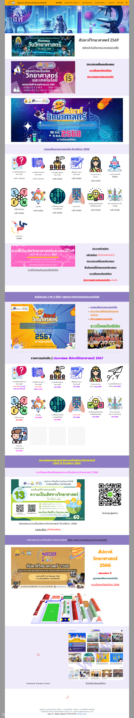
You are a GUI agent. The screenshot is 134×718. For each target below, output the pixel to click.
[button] (126, 2)
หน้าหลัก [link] (59, 3)
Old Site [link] (120, 3)
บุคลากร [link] (111, 3)
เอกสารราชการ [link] (87, 3)
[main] (100, 40)
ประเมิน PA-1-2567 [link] (70, 3)
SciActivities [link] (99, 3)
